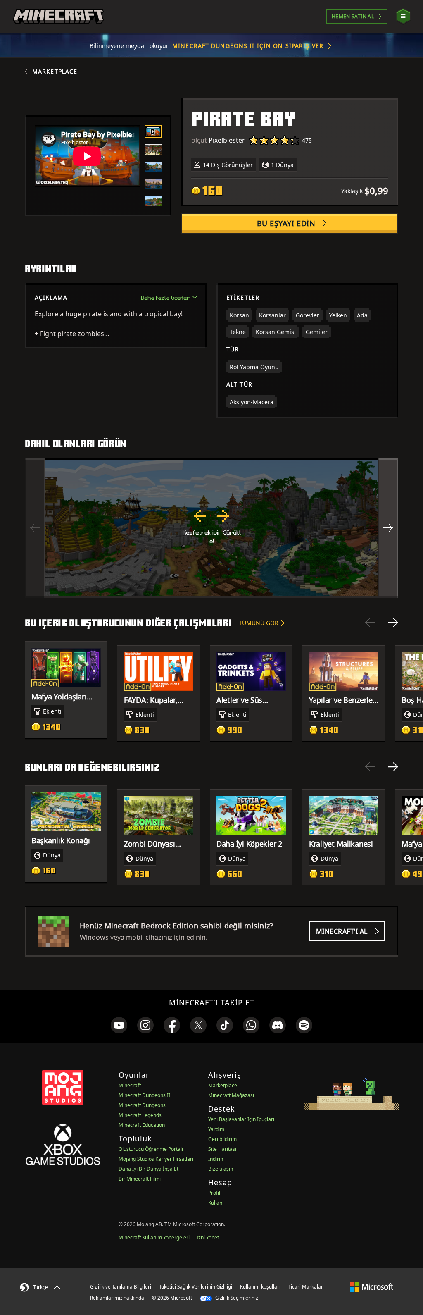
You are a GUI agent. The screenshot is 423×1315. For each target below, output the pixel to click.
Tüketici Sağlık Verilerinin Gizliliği (195, 1287)
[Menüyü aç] (403, 16)
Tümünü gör (258, 623)
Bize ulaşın (220, 1168)
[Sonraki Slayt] (393, 623)
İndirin (215, 1158)
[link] (119, 1025)
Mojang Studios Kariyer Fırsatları (156, 1158)
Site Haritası (222, 1149)
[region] (211, 528)
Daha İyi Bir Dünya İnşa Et (148, 1168)
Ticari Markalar (305, 1287)
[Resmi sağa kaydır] (388, 528)
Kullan (215, 1202)
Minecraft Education (142, 1125)
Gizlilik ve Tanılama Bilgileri (120, 1287)
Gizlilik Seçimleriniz (236, 1298)
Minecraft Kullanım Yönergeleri (154, 1237)
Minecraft (130, 1085)
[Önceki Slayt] (370, 623)
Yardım (216, 1129)
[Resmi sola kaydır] (35, 528)
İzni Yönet (208, 1237)
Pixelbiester (227, 140)
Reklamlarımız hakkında (117, 1298)
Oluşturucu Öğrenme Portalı (151, 1149)
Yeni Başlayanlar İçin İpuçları (241, 1119)
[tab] (153, 131)
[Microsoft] (371, 1286)
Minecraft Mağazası (231, 1095)
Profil (214, 1192)
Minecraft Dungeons (142, 1105)
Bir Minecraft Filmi (140, 1178)
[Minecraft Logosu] (58, 16)
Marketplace (54, 71)
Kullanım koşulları (260, 1287)
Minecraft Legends (140, 1115)
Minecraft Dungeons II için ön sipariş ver (247, 46)
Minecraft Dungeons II (144, 1095)
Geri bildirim (222, 1139)
